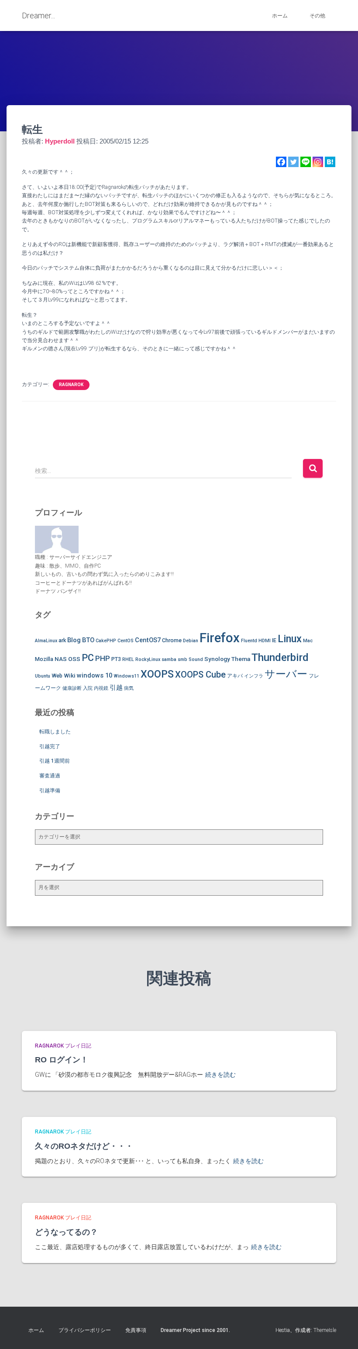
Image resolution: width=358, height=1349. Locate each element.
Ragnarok (71, 384)
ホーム (280, 16)
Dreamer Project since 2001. (195, 1330)
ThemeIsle (324, 1330)
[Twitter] (293, 162)
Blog (74, 640)
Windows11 (126, 676)
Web (57, 675)
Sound (196, 659)
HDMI (264, 641)
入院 (88, 688)
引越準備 (49, 790)
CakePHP (106, 641)
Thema (240, 658)
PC (88, 657)
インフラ (253, 676)
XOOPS (157, 674)
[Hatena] (330, 162)
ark (62, 640)
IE (274, 640)
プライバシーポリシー (85, 1330)
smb (182, 659)
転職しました (55, 732)
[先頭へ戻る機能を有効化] (341, 1331)
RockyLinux (147, 659)
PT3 (116, 659)
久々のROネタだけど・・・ (84, 1146)
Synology (217, 658)
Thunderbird (280, 657)
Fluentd (249, 641)
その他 (317, 16)
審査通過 (49, 776)
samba (169, 659)
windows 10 (94, 675)
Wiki (70, 675)
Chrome (172, 640)
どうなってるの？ (66, 1232)
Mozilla (44, 659)
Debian (190, 641)
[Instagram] (318, 162)
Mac (308, 641)
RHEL (128, 659)
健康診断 (72, 688)
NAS (61, 658)
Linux (290, 639)
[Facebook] (281, 162)
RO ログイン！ (61, 1059)
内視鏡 (101, 688)
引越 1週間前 (54, 761)
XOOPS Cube (200, 674)
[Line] (305, 162)
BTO (88, 640)
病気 (129, 688)
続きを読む (220, 1074)
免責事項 (135, 1330)
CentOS (125, 641)
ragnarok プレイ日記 (63, 1046)
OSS (74, 658)
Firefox (220, 637)
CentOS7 (148, 640)
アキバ (235, 675)
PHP (102, 658)
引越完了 (49, 746)
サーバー (286, 674)
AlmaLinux (46, 641)
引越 (116, 688)
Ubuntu (42, 676)
